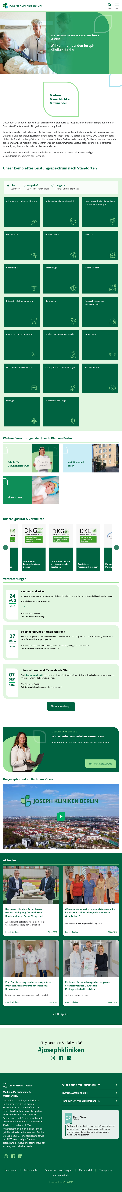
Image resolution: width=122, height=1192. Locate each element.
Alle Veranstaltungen (61, 706)
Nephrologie (91, 334)
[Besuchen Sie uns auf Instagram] (53, 1058)
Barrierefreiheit (61, 1175)
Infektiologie (51, 268)
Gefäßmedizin (52, 234)
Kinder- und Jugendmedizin (19, 334)
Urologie (10, 401)
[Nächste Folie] (116, 547)
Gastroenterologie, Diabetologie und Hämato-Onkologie (100, 202)
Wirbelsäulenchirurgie (56, 401)
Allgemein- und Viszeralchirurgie (21, 201)
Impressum (11, 1170)
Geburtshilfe (12, 234)
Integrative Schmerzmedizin (19, 301)
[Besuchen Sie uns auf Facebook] (61, 1058)
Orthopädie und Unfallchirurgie (60, 367)
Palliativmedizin (92, 367)
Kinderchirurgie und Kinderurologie (94, 302)
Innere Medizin (92, 268)
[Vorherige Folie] (5, 547)
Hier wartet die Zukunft (100, 764)
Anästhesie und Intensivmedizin (60, 201)
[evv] (90, 1118)
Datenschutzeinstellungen (58, 1170)
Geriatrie (89, 234)
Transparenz (105, 1170)
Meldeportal (85, 1170)
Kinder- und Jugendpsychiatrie (60, 334)
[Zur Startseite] (54, 5)
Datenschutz (30, 1170)
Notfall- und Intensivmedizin (19, 367)
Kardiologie (51, 301)
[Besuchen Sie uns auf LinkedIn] (69, 1058)
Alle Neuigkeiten (61, 1014)
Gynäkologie (12, 268)
